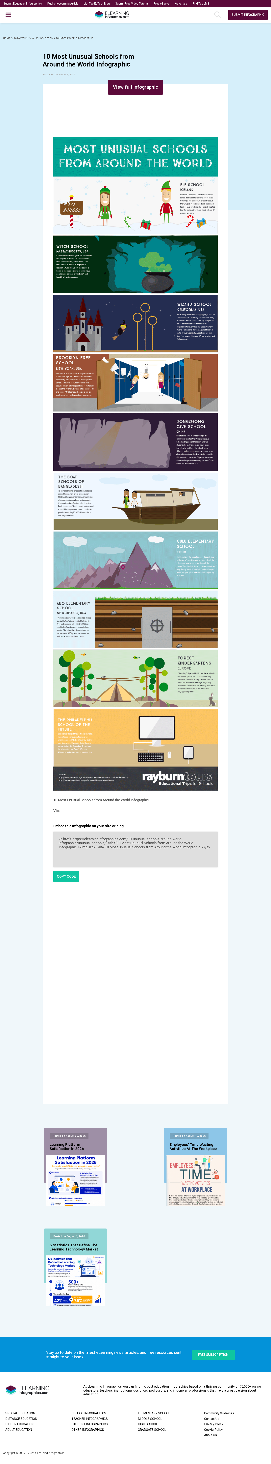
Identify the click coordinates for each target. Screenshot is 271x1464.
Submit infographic (248, 15)
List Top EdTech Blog (97, 3)
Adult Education (18, 1430)
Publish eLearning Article (62, 3)
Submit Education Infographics (22, 3)
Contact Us (211, 1419)
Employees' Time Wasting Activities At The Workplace (193, 1147)
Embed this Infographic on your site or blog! (89, 826)
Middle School (150, 1419)
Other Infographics (88, 1430)
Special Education (20, 1413)
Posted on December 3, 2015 (59, 74)
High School (148, 1424)
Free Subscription (213, 1355)
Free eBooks (161, 3)
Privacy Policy (213, 1424)
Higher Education (19, 1424)
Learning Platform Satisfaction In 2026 (67, 1147)
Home (7, 38)
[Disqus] (135, 942)
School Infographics (89, 1413)
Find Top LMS (201, 3)
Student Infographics (90, 1424)
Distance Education (21, 1419)
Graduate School (152, 1430)
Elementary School (154, 1413)
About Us (210, 1435)
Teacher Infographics (90, 1419)
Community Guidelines (219, 1413)
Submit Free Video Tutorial (131, 3)
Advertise (181, 3)
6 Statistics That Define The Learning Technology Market (74, 1247)
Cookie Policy (213, 1430)
